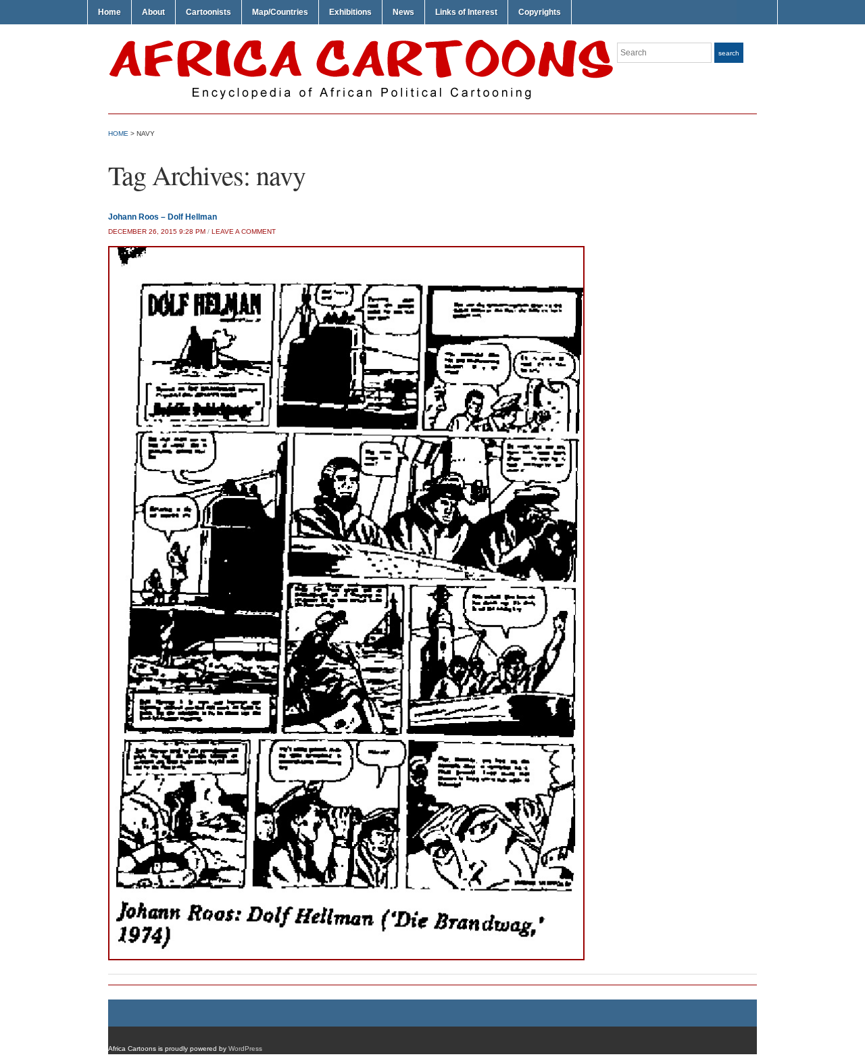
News (403, 12)
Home (109, 12)
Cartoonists (208, 12)
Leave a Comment (244, 231)
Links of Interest (466, 12)
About (153, 12)
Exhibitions (350, 12)
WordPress (245, 1048)
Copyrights (539, 12)
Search (728, 53)
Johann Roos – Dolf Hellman (162, 217)
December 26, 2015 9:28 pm (156, 231)
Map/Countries (280, 12)
